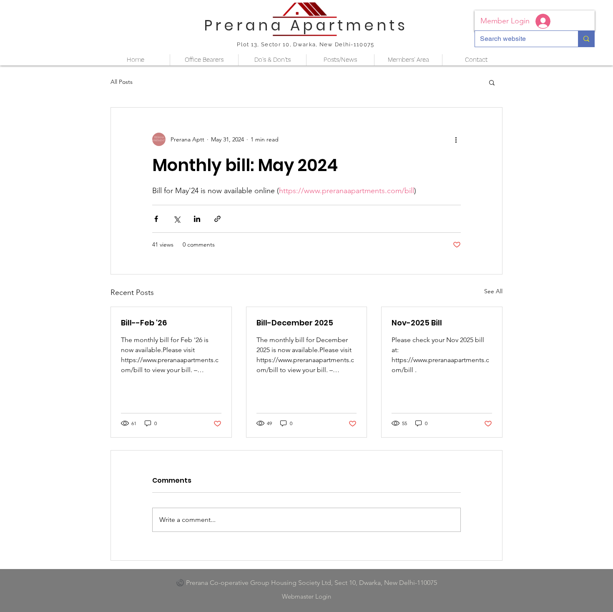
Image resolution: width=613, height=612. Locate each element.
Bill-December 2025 (294, 322)
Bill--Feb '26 (144, 322)
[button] (492, 82)
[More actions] (456, 139)
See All (493, 291)
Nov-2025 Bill (417, 322)
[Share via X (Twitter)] (177, 219)
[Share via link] (217, 219)
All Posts (122, 82)
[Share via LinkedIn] (197, 219)
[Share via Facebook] (156, 219)
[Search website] (586, 39)
